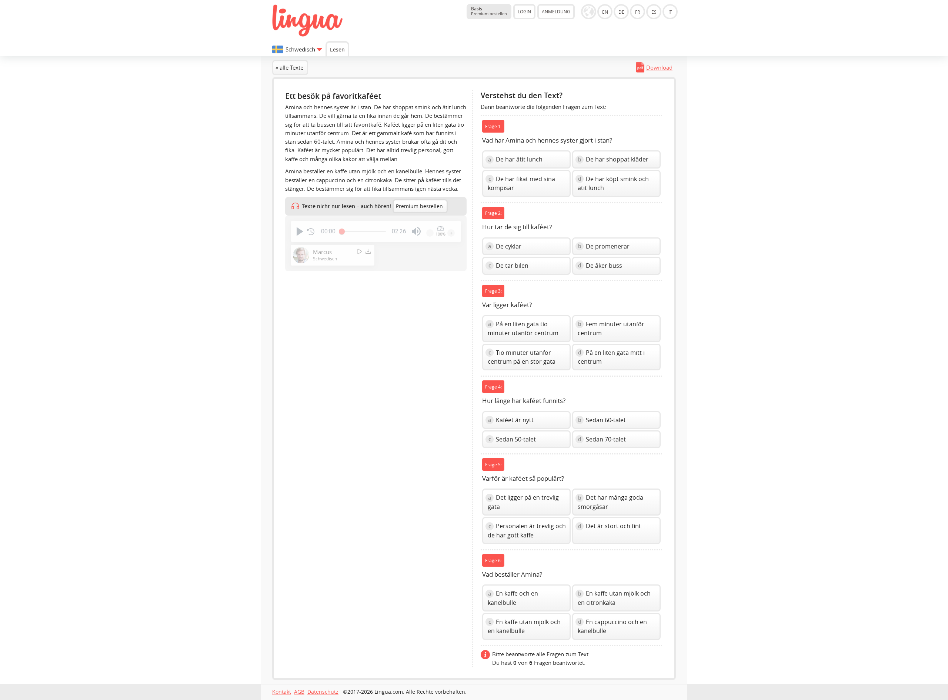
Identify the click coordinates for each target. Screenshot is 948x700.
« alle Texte (289, 67)
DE (621, 12)
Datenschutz (322, 692)
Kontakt (281, 692)
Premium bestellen (419, 206)
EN (605, 12)
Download (659, 67)
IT (670, 12)
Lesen (337, 49)
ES (654, 12)
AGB (299, 692)
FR (637, 12)
